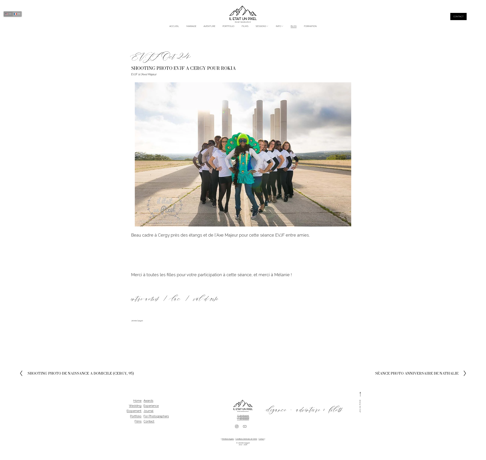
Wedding (135, 405)
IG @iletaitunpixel (243, 416)
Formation (310, 26)
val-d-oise (206, 299)
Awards (148, 400)
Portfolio (228, 26)
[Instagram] (237, 426)
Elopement (134, 411)
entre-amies (145, 299)
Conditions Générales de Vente (246, 439)
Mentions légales (228, 439)
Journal (148, 411)
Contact (458, 16)
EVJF (145, 56)
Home (137, 400)
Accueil (174, 26)
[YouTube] (245, 426)
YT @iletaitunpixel (243, 419)
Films (245, 26)
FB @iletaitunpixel (243, 417)
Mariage (191, 26)
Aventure (209, 26)
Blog (294, 26)
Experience (151, 405)
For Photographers (156, 416)
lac (176, 299)
